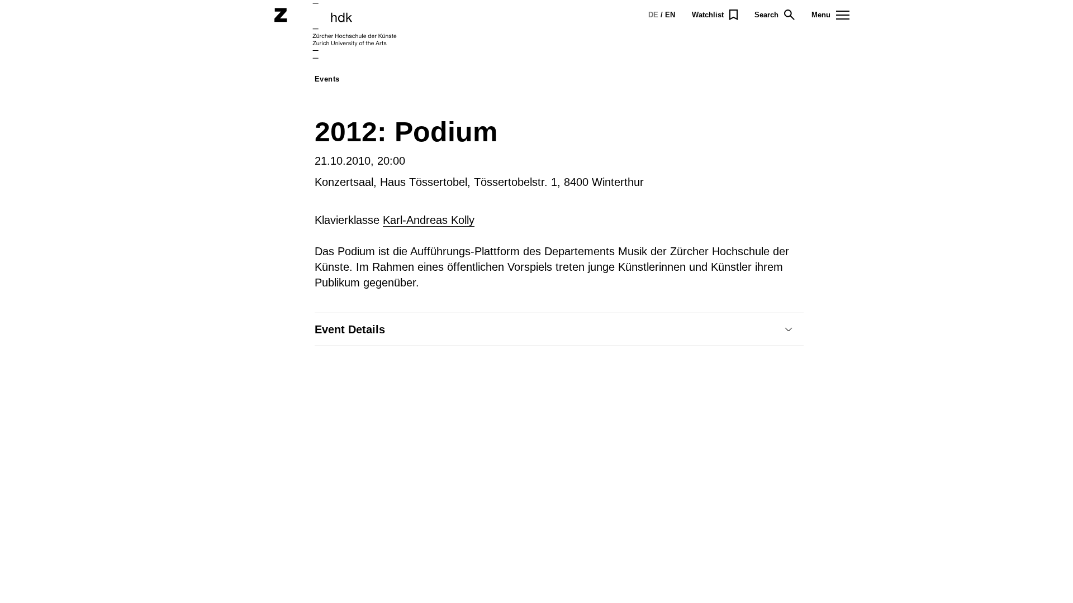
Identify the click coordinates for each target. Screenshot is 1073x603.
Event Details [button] (350, 329)
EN (670, 15)
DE (653, 15)
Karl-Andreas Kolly (428, 220)
